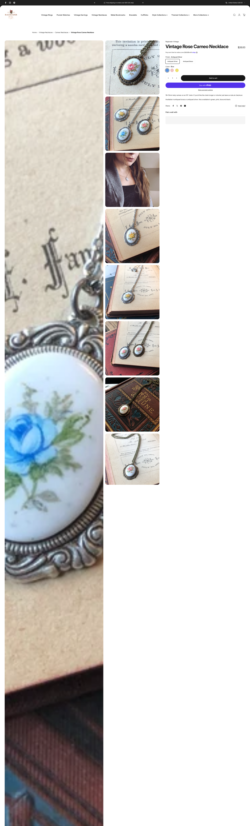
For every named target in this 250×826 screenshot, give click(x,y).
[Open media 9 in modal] (132, 459)
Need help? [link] (241, 106)
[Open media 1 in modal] (132, 67)
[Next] (143, 2)
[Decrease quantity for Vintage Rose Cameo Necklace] (168, 78)
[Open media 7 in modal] (132, 348)
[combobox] (235, 2)
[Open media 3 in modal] (132, 180)
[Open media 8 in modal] (132, 404)
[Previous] (95, 2)
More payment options (205, 90)
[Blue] (167, 70)
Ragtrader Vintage (172, 42)
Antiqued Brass (188, 61)
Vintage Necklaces (46, 32)
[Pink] (172, 70)
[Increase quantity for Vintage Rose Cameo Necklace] (177, 78)
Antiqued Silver (172, 61)
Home (34, 32)
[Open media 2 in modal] (132, 124)
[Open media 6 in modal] (132, 292)
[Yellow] (177, 70)
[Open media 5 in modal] (132, 236)
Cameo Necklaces (61, 32)
